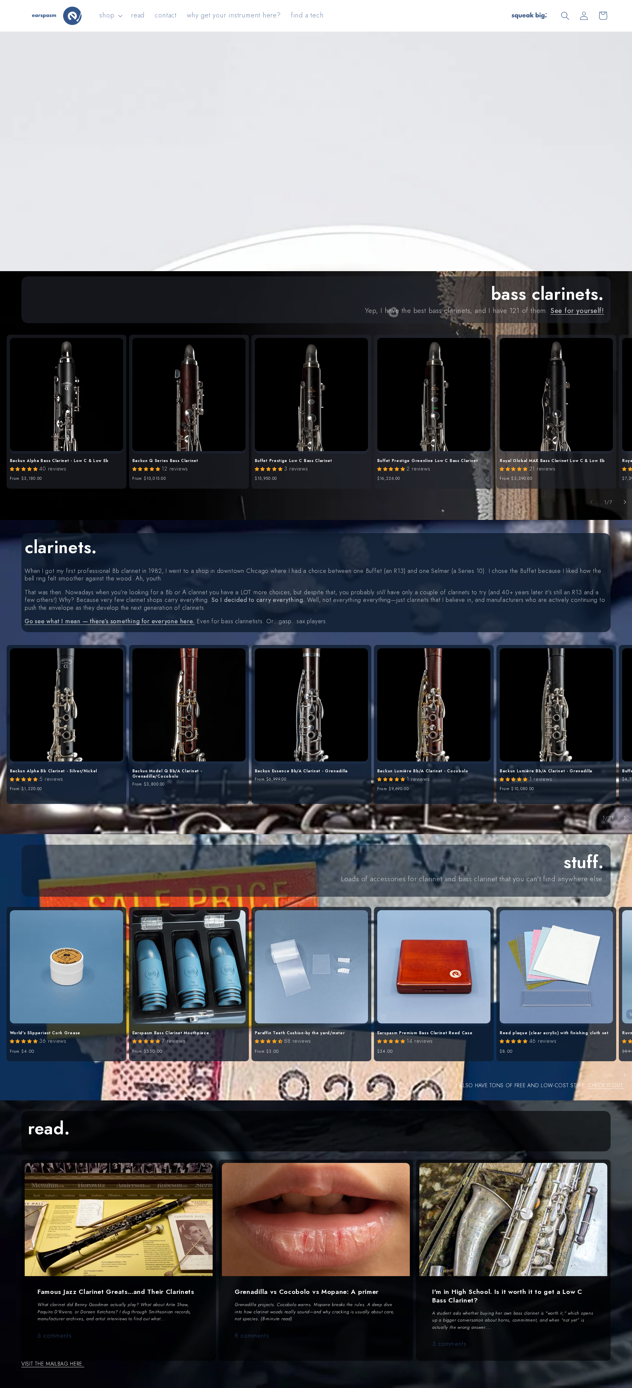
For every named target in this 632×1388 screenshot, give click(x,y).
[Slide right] (625, 502)
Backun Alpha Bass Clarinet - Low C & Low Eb (59, 461)
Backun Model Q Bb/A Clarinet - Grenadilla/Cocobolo (167, 774)
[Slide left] (591, 502)
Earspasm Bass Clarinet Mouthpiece (170, 1033)
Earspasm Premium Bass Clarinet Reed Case (425, 1033)
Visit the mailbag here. (52, 1364)
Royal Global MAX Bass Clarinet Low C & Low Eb (552, 461)
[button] (110, 16)
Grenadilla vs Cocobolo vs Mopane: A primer (307, 1292)
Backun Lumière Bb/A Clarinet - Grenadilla (546, 771)
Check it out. (606, 1085)
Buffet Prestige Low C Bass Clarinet (293, 461)
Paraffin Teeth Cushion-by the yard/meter (300, 1033)
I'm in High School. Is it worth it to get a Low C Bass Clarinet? (507, 1296)
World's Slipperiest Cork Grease (45, 1033)
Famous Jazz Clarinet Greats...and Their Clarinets (116, 1292)
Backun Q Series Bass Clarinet (165, 461)
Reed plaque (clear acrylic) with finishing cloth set (554, 1033)
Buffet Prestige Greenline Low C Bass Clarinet (427, 461)
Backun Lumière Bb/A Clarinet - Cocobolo (422, 771)
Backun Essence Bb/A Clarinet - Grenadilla (301, 771)
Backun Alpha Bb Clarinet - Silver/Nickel (53, 771)
